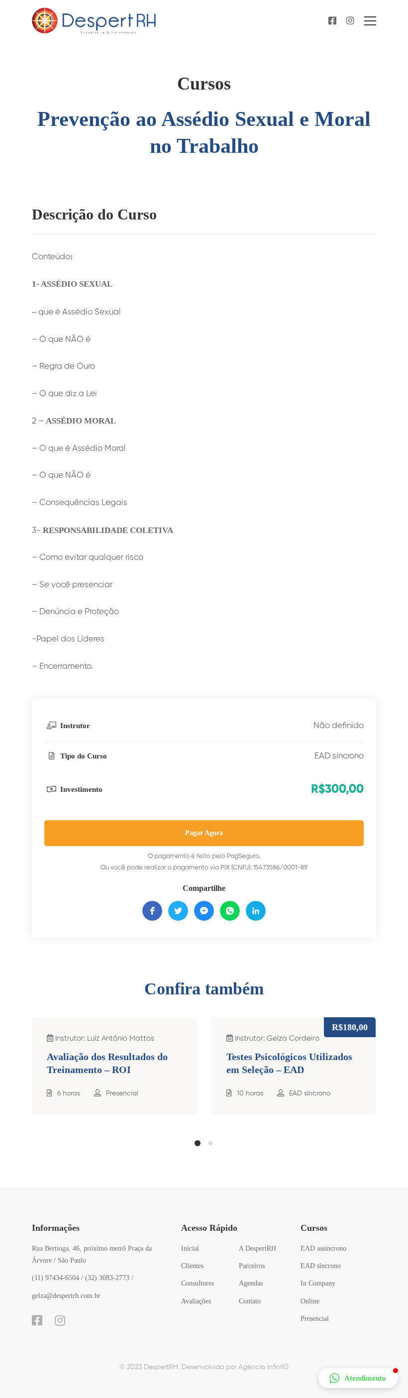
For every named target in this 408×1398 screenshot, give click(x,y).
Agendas (251, 1283)
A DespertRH (257, 1248)
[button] (197, 1143)
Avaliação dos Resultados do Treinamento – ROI (107, 1063)
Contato (250, 1301)
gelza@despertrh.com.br (66, 1295)
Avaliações (196, 1301)
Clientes (192, 1266)
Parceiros (252, 1266)
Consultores (197, 1283)
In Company (318, 1283)
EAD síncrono (339, 756)
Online (310, 1301)
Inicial (190, 1248)
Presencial (122, 1093)
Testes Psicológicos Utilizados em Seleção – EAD (289, 1063)
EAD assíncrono (323, 1248)
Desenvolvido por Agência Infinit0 (235, 1367)
